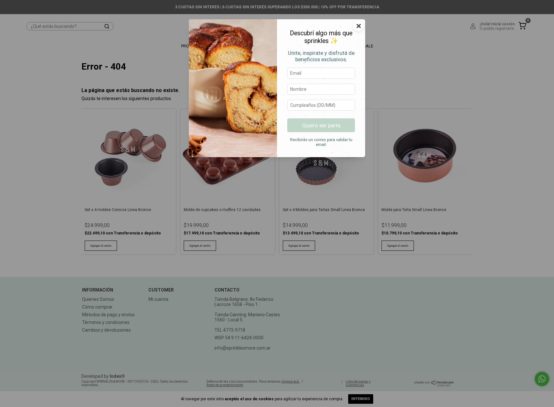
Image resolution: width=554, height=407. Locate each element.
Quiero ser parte (321, 125)
